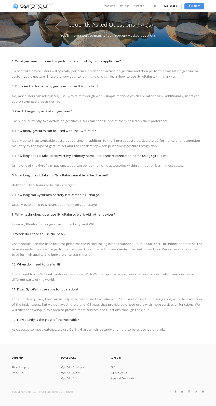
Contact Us (18, 372)
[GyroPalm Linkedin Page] (196, 391)
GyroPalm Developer (72, 367)
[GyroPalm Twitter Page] (182, 391)
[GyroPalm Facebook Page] (175, 391)
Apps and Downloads (122, 378)
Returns (69, 391)
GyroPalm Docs (69, 378)
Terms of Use (58, 391)
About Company (21, 367)
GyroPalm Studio (70, 372)
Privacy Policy (44, 391)
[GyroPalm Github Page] (203, 391)
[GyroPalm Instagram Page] (189, 391)
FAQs (113, 367)
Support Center (119, 372)
